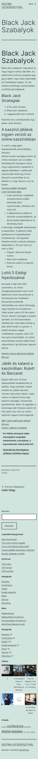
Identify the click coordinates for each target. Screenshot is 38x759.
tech (24, 732)
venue (27, 732)
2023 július (6, 564)
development (27, 726)
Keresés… (6, 511)
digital (6, 731)
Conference (7, 585)
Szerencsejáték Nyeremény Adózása (18, 550)
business (4, 726)
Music (4, 596)
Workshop (6, 603)
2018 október (8, 571)
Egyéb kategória (9, 592)
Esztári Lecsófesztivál (18, 744)
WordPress (24, 750)
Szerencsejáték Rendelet (14, 188)
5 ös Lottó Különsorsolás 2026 (15, 546)
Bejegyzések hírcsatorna (13, 617)
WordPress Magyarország (13, 624)
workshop (32, 732)
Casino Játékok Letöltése (14, 428)
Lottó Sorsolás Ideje (11, 192)
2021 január (7, 568)
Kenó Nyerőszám (9, 539)
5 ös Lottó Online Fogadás (13, 543)
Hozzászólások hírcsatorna (14, 621)
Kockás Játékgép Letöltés (13, 554)
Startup (5, 599)
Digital (4, 589)
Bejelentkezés (8, 613)
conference (15, 726)
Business (5, 582)
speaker (17, 731)
